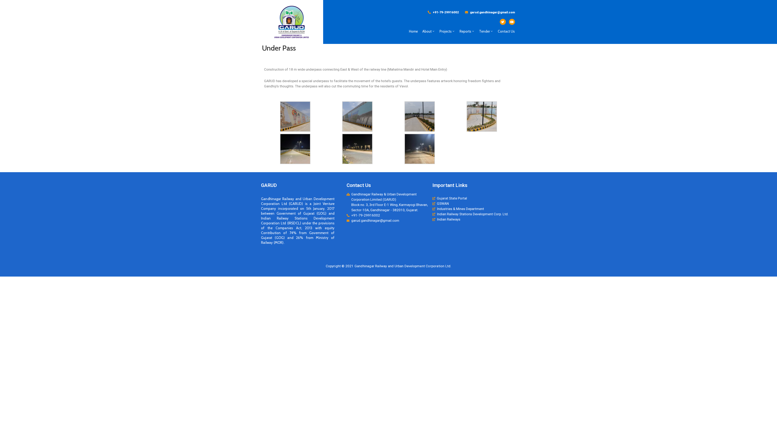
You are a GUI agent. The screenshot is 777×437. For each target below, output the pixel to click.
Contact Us (506, 31)
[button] (443, 12)
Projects (445, 31)
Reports (465, 31)
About (427, 31)
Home (413, 31)
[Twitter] (503, 22)
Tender (484, 31)
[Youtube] (512, 22)
